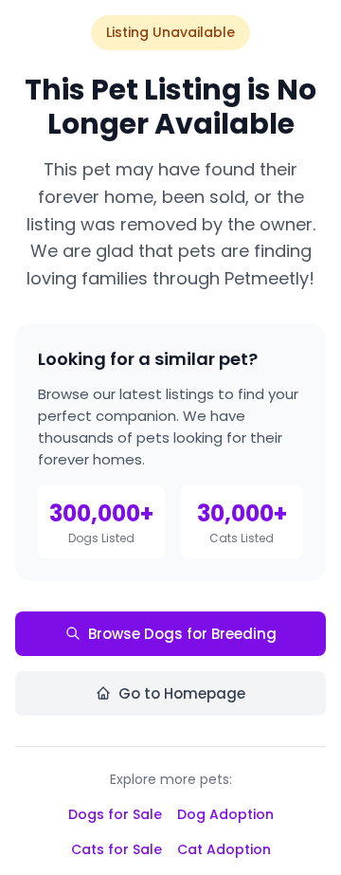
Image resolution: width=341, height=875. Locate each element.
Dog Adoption (225, 814)
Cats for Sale (116, 849)
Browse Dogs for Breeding (182, 634)
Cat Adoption (224, 849)
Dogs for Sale (115, 814)
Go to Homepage (181, 693)
